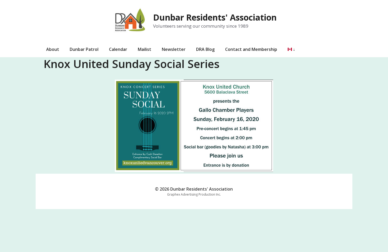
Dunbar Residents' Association (215, 17)
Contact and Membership (251, 49)
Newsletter (174, 49)
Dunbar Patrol (84, 49)
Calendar (118, 49)
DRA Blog (205, 49)
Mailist (144, 49)
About (52, 49)
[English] (288, 49)
